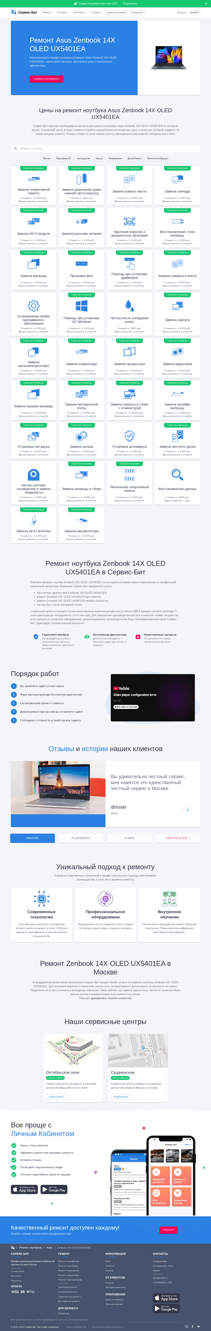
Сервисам (63, 1313)
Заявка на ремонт (116, 12)
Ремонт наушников (68, 1275)
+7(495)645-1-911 (162, 1282)
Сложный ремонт (67, 1291)
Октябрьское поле (163, 1266)
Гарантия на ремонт (69, 1296)
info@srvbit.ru (160, 1278)
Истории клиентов (115, 1287)
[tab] (32, 838)
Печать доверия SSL (76, 1327)
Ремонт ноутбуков (68, 1266)
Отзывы (61, 749)
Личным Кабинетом (42, 1133)
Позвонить (137, 12)
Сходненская (160, 1261)
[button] (194, 12)
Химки (156, 1270)
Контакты (16, 1276)
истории (95, 749)
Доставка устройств (69, 1301)
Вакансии (16, 1280)
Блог (108, 1261)
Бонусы (181, 12)
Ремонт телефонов (68, 1261)
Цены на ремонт (115, 1299)
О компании (17, 1271)
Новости (110, 1266)
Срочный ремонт (67, 1287)
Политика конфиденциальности (108, 1327)
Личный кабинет (114, 1304)
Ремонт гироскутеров (69, 1279)
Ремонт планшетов (68, 1270)
